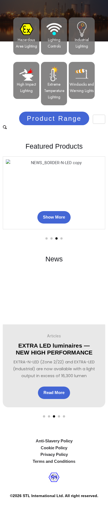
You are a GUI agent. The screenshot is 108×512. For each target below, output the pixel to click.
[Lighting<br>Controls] (54, 29)
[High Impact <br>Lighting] (26, 73)
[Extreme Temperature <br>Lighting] (54, 73)
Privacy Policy (54, 454)
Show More (54, 217)
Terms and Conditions (54, 461)
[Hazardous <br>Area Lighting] (26, 29)
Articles (54, 336)
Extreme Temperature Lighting (54, 91)
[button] (46, 238)
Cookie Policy (54, 448)
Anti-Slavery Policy (54, 441)
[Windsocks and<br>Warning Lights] (81, 73)
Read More (54, 392)
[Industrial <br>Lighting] (81, 29)
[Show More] (54, 182)
